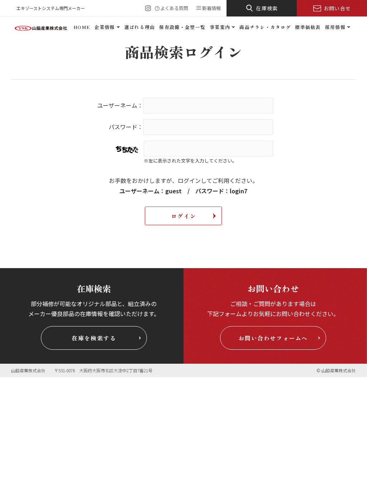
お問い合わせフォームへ (273, 338)
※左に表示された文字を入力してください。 (190, 160)
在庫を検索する (94, 338)
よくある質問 (174, 8)
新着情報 (211, 8)
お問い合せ (337, 8)
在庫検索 (267, 8)
